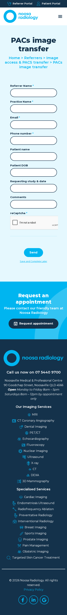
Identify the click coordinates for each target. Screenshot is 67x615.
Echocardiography (36, 438)
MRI (35, 414)
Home (14, 58)
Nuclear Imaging (36, 451)
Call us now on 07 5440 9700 (34, 372)
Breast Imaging (35, 527)
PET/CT (35, 432)
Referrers (33, 58)
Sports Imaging (35, 533)
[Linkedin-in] (33, 599)
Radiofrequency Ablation (36, 509)
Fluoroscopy (35, 445)
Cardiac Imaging (35, 497)
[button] (60, 16)
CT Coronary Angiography (35, 420)
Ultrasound (35, 457)
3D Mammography (35, 481)
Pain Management (36, 545)
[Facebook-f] (22, 599)
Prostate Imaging (35, 539)
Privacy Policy (33, 589)
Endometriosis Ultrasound (35, 503)
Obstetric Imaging (36, 551)
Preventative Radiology (36, 515)
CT (35, 469)
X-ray (35, 463)
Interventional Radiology (36, 521)
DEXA (35, 475)
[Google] (44, 599)
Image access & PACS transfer (31, 60)
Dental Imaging (35, 426)
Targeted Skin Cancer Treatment (36, 557)
